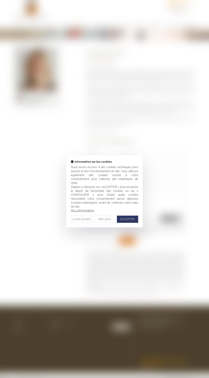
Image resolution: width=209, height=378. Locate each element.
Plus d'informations (82, 210)
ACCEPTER (127, 219)
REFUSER (104, 219)
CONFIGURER (82, 219)
